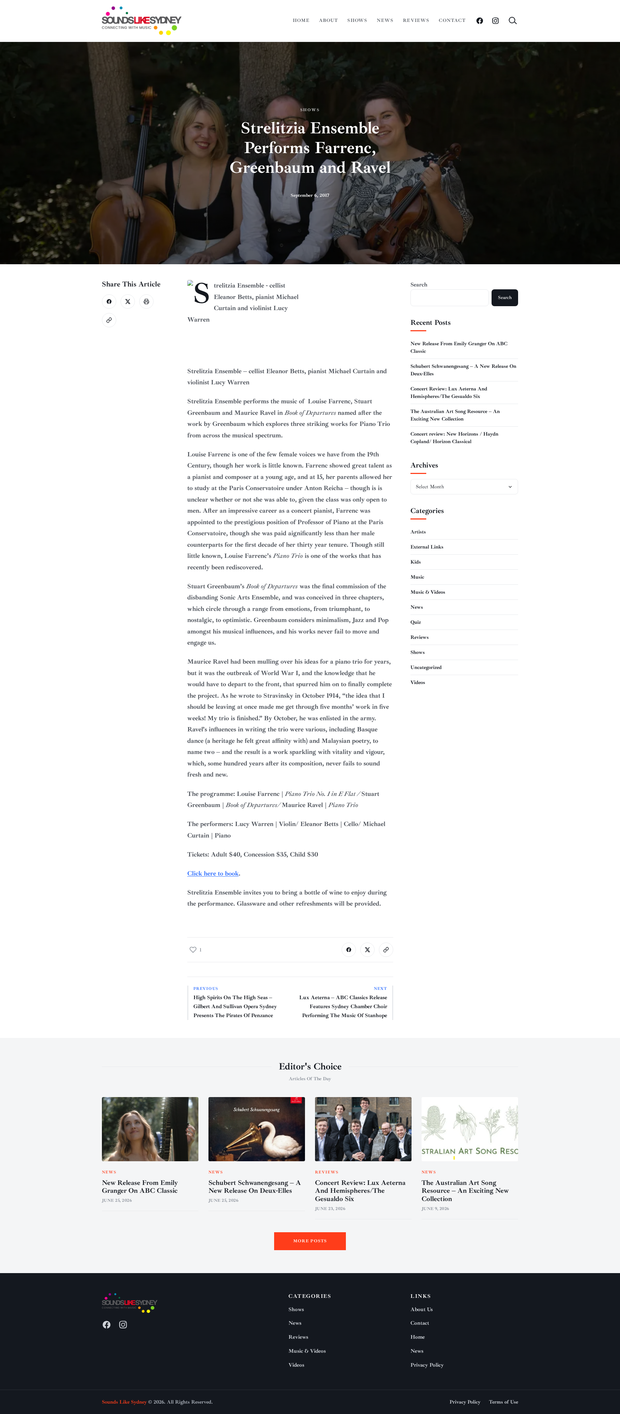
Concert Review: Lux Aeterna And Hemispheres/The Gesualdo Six (360, 1191)
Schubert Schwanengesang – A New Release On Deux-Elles (254, 1186)
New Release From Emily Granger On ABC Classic (140, 1186)
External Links (426, 547)
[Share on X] (128, 301)
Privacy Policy (427, 1365)
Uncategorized (426, 667)
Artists (418, 532)
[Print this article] (146, 301)
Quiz (415, 622)
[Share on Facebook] (109, 301)
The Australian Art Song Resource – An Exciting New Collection (465, 1191)
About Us (421, 1309)
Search (418, 284)
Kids (415, 562)
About (328, 20)
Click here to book (213, 873)
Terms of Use (503, 1402)
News (385, 20)
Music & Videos (427, 592)
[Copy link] (109, 320)
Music (417, 577)
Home (301, 20)
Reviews (416, 20)
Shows (357, 20)
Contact (452, 20)
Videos (417, 682)
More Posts (310, 1241)
